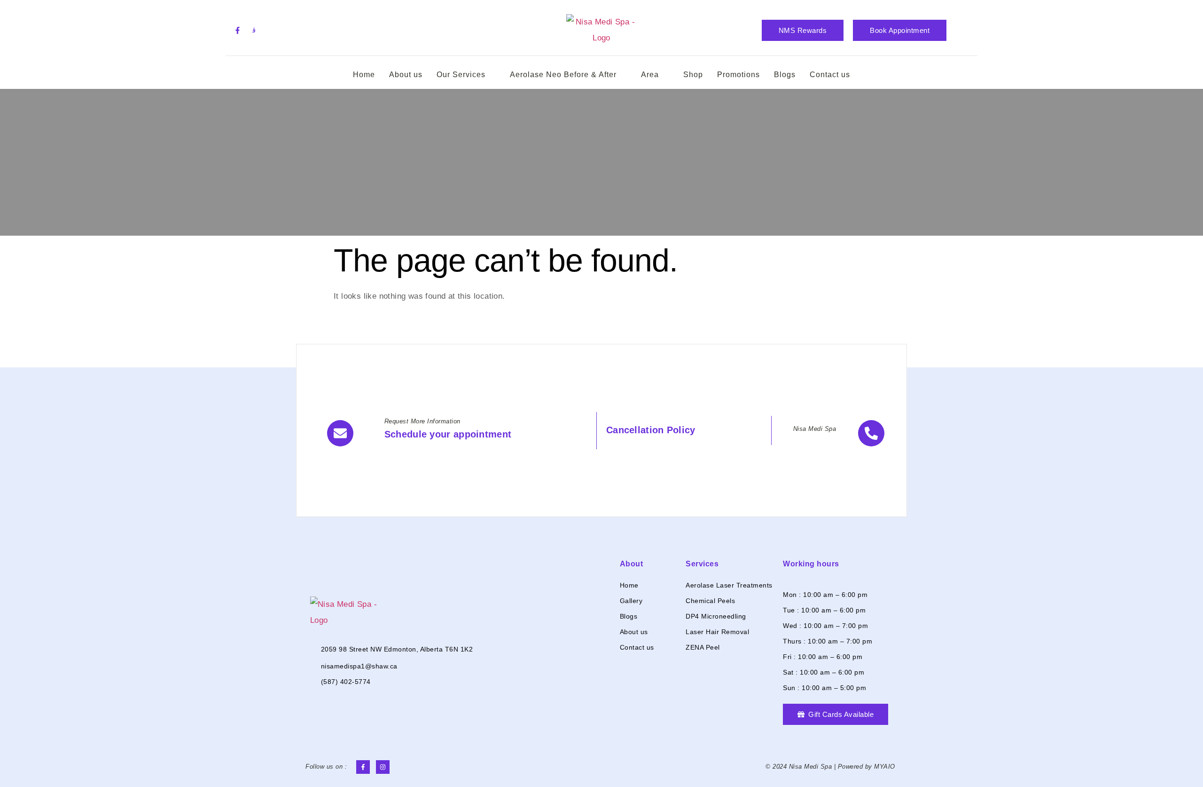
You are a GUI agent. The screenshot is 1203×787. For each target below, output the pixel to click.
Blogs (785, 75)
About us (405, 75)
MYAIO (884, 766)
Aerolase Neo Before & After (563, 75)
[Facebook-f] (237, 30)
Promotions (738, 75)
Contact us (830, 75)
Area (650, 75)
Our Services (461, 75)
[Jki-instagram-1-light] (254, 30)
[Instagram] (383, 767)
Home (364, 75)
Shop (693, 75)
